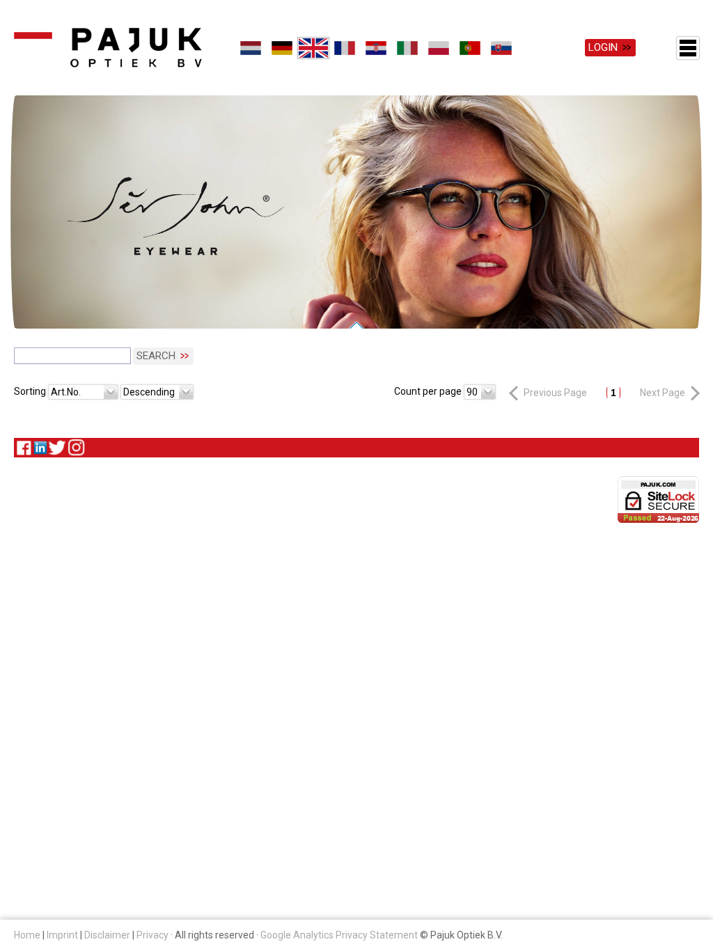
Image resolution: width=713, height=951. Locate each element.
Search (155, 355)
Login (603, 47)
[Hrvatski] (376, 48)
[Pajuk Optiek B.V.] (108, 48)
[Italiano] (408, 48)
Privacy (152, 935)
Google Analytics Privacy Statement (339, 935)
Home (27, 935)
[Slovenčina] (502, 48)
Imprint (62, 935)
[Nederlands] (251, 48)
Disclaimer (107, 935)
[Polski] (439, 48)
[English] (313, 48)
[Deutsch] (282, 48)
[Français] (345, 48)
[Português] (470, 48)
